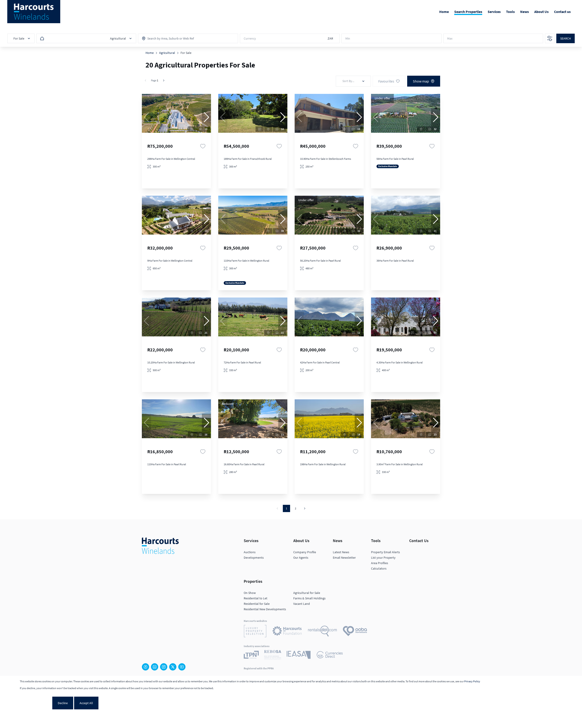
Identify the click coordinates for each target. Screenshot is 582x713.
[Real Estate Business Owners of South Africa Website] (272, 655)
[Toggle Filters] (549, 38)
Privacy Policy (472, 681)
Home (150, 53)
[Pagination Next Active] (163, 80)
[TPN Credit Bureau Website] (251, 655)
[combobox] (167, 38)
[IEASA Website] (299, 655)
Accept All (86, 703)
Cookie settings (35, 703)
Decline (63, 703)
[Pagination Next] (304, 508)
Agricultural (167, 53)
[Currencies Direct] (330, 655)
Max (449, 38)
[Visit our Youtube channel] (182, 666)
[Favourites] (203, 146)
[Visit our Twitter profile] (172, 666)
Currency (250, 38)
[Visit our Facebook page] (145, 666)
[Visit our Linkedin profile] (154, 666)
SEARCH (565, 38)
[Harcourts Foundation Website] (287, 631)
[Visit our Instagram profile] (163, 666)
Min (347, 38)
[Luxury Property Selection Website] (255, 632)
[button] (206, 117)
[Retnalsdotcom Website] (322, 631)
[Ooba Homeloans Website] (355, 632)
